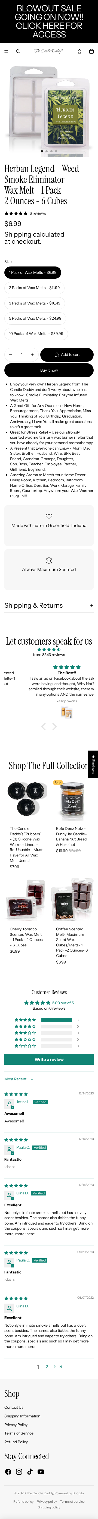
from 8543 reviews (49, 654)
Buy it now (49, 370)
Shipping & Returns (33, 605)
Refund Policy (16, 1441)
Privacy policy (47, 1501)
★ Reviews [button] (93, 764)
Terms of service (72, 1501)
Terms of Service (18, 1433)
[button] (45, 726)
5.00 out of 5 (63, 1002)
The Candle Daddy (39, 1493)
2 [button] (47, 1366)
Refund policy (23, 1501)
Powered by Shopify (69, 1493)
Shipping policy (49, 1507)
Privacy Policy (15, 1424)
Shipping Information (22, 1416)
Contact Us (13, 1407)
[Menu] (6, 51)
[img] (49, 649)
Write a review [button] (49, 1059)
